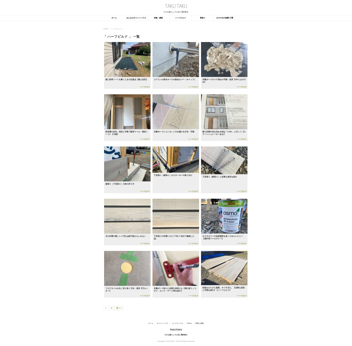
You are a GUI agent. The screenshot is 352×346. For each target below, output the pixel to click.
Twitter (189, 323)
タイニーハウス (162, 323)
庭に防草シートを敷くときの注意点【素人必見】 (126, 79)
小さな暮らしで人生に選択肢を (176, 335)
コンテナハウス (177, 323)
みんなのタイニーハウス (136, 18)
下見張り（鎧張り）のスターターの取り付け (173, 175)
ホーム (114, 18)
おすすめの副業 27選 (224, 18)
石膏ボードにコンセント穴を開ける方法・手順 (174, 132)
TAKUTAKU (176, 330)
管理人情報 (199, 323)
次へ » (119, 308)
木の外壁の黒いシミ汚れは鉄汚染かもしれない (125, 236)
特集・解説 (158, 18)
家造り (202, 18)
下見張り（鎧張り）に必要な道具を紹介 (219, 177)
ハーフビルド (180, 18)
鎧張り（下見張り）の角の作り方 (119, 184)
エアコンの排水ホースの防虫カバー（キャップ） (175, 79)
